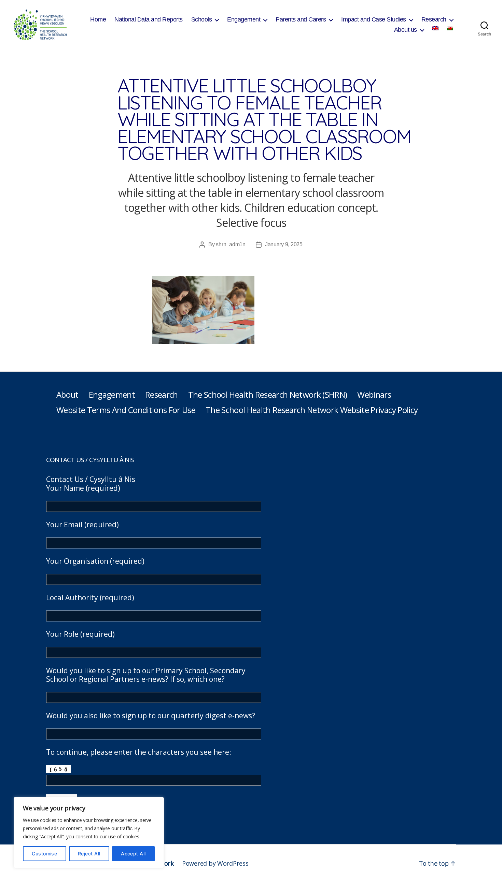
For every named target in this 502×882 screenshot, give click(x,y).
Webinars (374, 394)
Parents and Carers (301, 19)
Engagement (243, 19)
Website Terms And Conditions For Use (125, 409)
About (67, 394)
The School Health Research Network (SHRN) (267, 394)
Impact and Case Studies (373, 19)
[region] (89, 832)
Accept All (133, 853)
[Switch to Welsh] (450, 28)
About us (405, 29)
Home (98, 19)
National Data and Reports (148, 19)
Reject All (89, 853)
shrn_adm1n (230, 244)
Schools (201, 19)
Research (433, 19)
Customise (44, 853)
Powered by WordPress (215, 863)
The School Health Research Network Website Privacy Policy (312, 409)
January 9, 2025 (284, 244)
